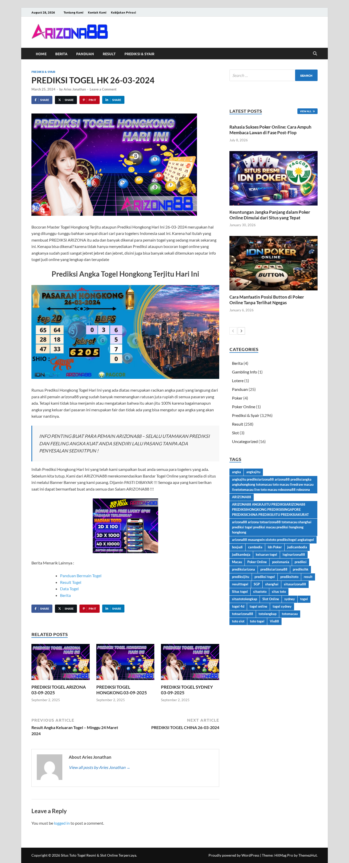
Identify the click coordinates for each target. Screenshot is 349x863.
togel (304, 599)
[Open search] (315, 54)
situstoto (259, 591)
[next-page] (241, 331)
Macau (237, 562)
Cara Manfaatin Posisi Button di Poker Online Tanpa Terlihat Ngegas (266, 299)
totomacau (290, 614)
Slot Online (270, 599)
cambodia (255, 547)
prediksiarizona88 (273, 569)
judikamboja (241, 554)
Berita (61, 53)
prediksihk (300, 569)
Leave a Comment (103, 89)
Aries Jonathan (75, 89)
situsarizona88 (295, 584)
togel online (258, 606)
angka (236, 472)
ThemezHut (307, 855)
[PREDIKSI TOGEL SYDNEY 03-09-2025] (190, 663)
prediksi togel (264, 577)
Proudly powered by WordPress (233, 855)
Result (109, 53)
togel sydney (282, 606)
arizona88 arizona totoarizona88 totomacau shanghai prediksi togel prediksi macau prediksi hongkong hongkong (271, 527)
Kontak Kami (97, 12)
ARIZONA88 (241, 497)
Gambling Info (244, 371)
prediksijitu (240, 577)
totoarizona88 (242, 614)
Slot (235, 432)
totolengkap (267, 614)
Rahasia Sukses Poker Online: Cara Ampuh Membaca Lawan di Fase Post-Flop (270, 129)
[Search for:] (273, 75)
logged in (62, 823)
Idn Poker (275, 547)
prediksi (301, 562)
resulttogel (240, 584)
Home (41, 53)
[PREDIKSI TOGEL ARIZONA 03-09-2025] (60, 663)
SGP (257, 584)
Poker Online (243, 406)
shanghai (271, 584)
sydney (289, 599)
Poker (237, 397)
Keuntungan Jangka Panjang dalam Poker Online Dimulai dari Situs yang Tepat (269, 214)
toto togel (257, 621)
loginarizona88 (294, 554)
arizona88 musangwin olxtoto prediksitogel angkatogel (273, 540)
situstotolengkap (244, 599)
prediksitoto (289, 577)
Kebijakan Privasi (123, 12)
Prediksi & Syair (139, 53)
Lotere (237, 380)
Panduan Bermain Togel (80, 575)
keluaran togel (266, 554)
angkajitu (253, 472)
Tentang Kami (73, 12)
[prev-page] (233, 331)
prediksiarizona (243, 569)
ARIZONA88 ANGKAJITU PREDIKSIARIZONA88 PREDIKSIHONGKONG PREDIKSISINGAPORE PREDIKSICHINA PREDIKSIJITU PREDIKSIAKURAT (270, 509)
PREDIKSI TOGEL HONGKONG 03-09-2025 (121, 689)
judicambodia (297, 547)
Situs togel (240, 591)
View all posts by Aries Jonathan (99, 767)
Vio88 (274, 621)
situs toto (279, 591)
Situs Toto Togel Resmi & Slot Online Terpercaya (98, 855)
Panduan (85, 53)
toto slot (238, 621)
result (308, 577)
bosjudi (237, 547)
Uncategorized (245, 441)
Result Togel (70, 582)
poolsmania (280, 562)
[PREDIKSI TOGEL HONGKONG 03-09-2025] (125, 663)
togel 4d (238, 606)
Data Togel (69, 588)
